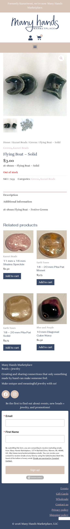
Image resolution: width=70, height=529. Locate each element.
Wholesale (62, 499)
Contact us (62, 504)
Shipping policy (58, 515)
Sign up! (35, 470)
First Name (12, 432)
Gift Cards (62, 493)
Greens (33, 142)
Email (9, 416)
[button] (35, 46)
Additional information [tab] (17, 201)
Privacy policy (60, 509)
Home (6, 142)
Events (64, 488)
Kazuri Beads (19, 142)
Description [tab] (10, 195)
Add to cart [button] (12, 276)
